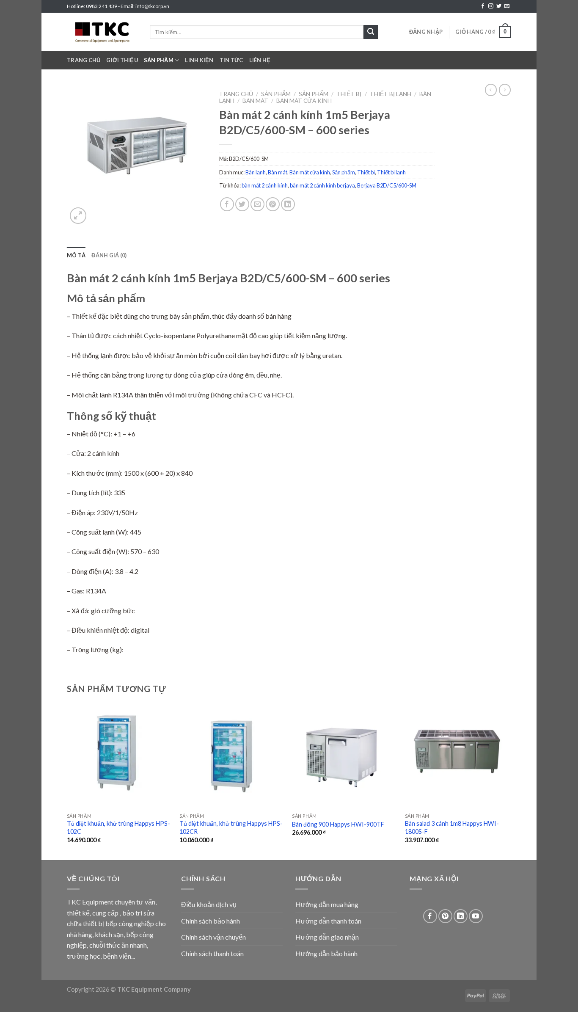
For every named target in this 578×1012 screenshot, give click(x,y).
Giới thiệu (122, 60)
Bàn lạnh (255, 172)
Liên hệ (260, 60)
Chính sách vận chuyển (213, 937)
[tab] (76, 255)
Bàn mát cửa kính (304, 100)
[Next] (508, 781)
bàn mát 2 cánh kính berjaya (322, 185)
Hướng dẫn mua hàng (326, 904)
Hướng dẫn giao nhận (327, 937)
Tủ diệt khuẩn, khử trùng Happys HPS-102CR (231, 827)
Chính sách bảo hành (210, 921)
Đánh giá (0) (109, 255)
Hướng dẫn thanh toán (328, 921)
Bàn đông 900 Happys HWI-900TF (338, 824)
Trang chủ (83, 60)
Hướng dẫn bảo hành (326, 953)
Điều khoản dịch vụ (209, 904)
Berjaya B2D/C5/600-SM (386, 185)
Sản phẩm (158, 60)
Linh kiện (199, 60)
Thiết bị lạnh (390, 94)
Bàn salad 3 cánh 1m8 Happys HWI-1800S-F (452, 827)
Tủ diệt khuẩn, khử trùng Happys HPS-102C (118, 827)
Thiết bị (348, 94)
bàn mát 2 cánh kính (265, 185)
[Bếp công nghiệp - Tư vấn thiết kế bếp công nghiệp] (102, 32)
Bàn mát (255, 100)
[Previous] (67, 781)
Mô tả (76, 255)
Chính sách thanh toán (212, 953)
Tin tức (231, 60)
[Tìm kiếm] (370, 32)
